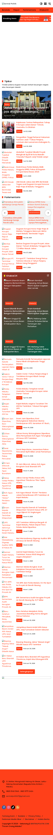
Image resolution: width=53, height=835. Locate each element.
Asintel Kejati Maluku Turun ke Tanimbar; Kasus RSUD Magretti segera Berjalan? (30, 554)
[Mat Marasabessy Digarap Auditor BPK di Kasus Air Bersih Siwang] (8, 542)
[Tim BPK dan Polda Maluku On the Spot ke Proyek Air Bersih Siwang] (8, 587)
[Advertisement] (26, 50)
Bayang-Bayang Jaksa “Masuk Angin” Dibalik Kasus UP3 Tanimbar (33, 643)
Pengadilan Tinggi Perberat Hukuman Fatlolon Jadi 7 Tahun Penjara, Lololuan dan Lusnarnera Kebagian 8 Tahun (33, 141)
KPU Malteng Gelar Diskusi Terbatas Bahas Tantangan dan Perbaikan (38, 349)
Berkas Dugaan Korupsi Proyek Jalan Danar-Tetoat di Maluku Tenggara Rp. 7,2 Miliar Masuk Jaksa (33, 246)
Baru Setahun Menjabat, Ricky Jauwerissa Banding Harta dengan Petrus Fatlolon (32, 613)
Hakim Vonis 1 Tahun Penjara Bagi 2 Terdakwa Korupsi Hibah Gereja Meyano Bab (32, 376)
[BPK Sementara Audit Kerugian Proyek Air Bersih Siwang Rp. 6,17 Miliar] (8, 601)
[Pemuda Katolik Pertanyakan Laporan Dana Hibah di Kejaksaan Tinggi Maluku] (8, 364)
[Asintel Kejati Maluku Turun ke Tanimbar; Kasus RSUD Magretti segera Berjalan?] (8, 557)
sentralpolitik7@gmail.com (18, 796)
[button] (41, 3)
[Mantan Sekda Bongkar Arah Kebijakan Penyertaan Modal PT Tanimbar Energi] (8, 572)
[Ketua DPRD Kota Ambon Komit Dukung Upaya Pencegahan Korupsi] (39, 208)
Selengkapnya (26, 671)
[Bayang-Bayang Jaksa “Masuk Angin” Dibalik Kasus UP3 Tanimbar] (8, 646)
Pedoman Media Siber (11, 819)
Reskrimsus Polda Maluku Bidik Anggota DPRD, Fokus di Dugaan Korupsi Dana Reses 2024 (30, 169)
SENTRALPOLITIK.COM (40, 823)
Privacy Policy (34, 816)
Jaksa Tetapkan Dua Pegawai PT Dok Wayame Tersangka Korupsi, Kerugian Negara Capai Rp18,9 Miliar (26, 110)
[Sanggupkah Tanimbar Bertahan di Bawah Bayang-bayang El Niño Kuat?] (34, 18)
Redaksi (21, 816)
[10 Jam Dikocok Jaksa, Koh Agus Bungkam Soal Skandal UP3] (8, 468)
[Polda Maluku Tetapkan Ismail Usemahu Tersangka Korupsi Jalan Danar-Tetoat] (8, 394)
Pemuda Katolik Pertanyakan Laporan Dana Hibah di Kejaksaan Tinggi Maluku (33, 361)
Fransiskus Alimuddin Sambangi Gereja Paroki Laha (12, 220)
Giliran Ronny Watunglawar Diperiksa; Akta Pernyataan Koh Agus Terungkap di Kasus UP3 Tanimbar (33, 435)
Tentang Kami (8, 816)
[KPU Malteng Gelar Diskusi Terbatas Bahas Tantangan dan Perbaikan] (38, 330)
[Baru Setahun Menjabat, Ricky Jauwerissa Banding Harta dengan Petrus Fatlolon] (8, 616)
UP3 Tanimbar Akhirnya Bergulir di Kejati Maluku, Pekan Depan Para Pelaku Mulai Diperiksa (31, 524)
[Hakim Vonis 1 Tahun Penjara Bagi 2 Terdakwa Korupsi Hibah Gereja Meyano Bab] (8, 379)
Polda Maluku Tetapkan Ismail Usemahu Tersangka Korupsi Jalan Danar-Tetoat (32, 391)
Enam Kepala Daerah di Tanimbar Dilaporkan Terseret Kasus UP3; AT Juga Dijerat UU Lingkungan (31, 510)
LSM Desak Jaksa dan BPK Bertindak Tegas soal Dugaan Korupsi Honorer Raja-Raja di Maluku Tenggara (32, 184)
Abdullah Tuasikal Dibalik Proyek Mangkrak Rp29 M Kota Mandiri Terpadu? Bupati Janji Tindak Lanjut (32, 154)
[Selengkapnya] (50, 197)
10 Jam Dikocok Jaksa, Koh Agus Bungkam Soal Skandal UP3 (30, 465)
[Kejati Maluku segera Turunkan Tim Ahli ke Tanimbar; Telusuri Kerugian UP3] (8, 409)
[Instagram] (8, 807)
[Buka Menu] (45, 3)
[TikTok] (13, 807)
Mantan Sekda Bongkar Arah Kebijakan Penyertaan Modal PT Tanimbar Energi (30, 569)
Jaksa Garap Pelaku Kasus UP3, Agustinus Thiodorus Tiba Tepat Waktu (30, 480)
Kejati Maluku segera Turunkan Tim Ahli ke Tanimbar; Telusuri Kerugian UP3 (32, 406)
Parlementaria (9, 212)
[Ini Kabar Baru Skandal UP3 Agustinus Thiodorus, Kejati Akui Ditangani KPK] (8, 661)
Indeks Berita (43, 819)
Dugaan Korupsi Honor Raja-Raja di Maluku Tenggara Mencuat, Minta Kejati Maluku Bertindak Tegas (32, 231)
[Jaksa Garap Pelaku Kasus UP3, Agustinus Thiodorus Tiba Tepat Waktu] (8, 483)
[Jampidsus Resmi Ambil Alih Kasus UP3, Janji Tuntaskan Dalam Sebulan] (8, 631)
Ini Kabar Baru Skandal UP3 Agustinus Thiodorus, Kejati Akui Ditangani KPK (33, 658)
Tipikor (7, 104)
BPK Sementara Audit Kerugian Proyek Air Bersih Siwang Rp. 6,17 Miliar (33, 598)
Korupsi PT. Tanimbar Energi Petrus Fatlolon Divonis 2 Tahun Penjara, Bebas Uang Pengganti (31, 260)
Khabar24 (9, 303)
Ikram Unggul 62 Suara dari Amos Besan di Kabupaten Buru (14, 349)
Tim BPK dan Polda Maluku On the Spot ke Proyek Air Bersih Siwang (33, 584)
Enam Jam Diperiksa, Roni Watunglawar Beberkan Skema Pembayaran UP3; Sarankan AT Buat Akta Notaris (32, 422)
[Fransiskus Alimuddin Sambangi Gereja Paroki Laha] (14, 208)
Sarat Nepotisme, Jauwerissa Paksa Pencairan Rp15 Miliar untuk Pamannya (33, 450)
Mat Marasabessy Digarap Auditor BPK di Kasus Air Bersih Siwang (33, 539)
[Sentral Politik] (9, 3)
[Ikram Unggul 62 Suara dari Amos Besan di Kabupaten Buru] (15, 330)
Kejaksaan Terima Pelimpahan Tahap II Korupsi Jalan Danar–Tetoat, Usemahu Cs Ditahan (33, 124)
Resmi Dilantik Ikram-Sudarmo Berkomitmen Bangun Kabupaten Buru (14, 311)
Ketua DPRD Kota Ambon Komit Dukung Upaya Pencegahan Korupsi (38, 220)
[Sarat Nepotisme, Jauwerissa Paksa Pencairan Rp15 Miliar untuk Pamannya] (8, 453)
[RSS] (18, 807)
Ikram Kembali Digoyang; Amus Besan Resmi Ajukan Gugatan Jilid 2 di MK (37, 311)
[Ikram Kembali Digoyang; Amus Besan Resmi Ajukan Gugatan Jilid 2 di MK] (38, 292)
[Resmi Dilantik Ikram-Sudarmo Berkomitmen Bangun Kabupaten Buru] (15, 292)
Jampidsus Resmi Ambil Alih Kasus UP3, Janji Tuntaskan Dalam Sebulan (32, 628)
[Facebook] (4, 807)
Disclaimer (29, 819)
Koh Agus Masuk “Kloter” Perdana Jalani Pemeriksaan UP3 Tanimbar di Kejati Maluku (32, 495)
